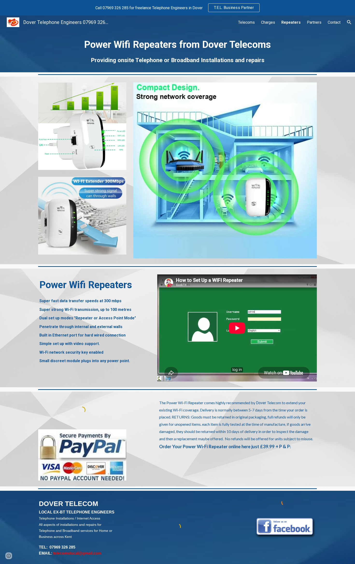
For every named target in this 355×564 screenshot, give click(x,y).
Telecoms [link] (246, 22)
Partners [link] (314, 22)
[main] (177, 50)
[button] (349, 22)
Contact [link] (334, 22)
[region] (177, 7)
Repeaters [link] (291, 22)
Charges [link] (268, 22)
